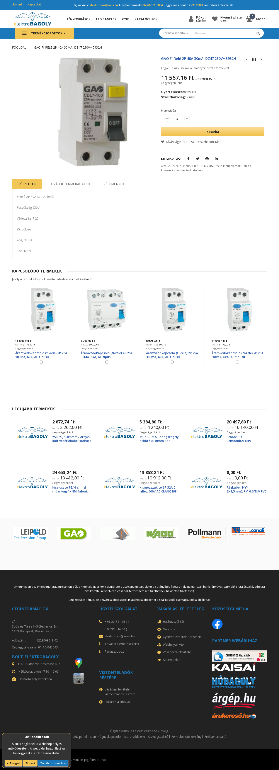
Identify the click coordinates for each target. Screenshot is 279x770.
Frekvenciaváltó (215, 736)
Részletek (27, 184)
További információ (53, 763)
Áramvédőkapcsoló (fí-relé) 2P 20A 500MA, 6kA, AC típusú (237, 355)
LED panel (79, 736)
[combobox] (222, 33)
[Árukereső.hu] (239, 716)
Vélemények (114, 184)
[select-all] (80, 279)
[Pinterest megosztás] (207, 159)
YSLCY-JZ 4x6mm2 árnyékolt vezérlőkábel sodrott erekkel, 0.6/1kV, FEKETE (71, 441)
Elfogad (14, 763)
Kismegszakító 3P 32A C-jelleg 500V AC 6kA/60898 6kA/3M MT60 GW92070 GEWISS (158, 493)
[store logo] (36, 18)
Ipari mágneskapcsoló (105, 736)
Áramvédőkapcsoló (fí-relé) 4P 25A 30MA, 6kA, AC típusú (107, 355)
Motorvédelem (134, 736)
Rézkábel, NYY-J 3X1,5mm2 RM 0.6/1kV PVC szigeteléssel (247, 491)
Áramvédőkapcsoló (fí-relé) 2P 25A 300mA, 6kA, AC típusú (172, 355)
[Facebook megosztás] (188, 159)
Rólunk (17, 4)
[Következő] (261, 60)
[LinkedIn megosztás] (216, 159)
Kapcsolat (34, 4)
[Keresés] (258, 33)
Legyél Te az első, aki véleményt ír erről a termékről (195, 68)
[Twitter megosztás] (197, 159)
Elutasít (30, 763)
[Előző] (247, 60)
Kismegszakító (158, 736)
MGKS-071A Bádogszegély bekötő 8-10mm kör (159, 439)
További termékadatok (69, 184)
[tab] (27, 184)
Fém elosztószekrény (186, 736)
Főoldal (19, 47)
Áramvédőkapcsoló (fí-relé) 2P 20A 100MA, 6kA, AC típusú (41, 355)
